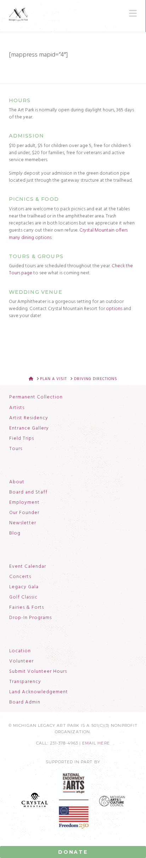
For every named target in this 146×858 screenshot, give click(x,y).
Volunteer (21, 661)
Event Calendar (27, 566)
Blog (15, 533)
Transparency (25, 681)
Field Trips (21, 438)
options (114, 309)
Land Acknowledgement (38, 692)
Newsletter (22, 523)
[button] (133, 13)
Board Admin (24, 702)
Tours (15, 449)
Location (20, 651)
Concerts (20, 576)
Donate (73, 852)
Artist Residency (28, 418)
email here (96, 743)
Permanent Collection (36, 397)
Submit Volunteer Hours (38, 671)
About (16, 482)
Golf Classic (23, 597)
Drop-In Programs (30, 617)
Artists (16, 408)
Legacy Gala (24, 587)
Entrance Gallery (29, 428)
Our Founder (24, 512)
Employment (24, 502)
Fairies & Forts (26, 607)
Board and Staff (28, 492)
